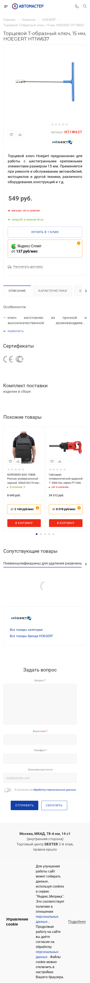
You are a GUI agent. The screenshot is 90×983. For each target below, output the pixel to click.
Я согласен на (45, 789)
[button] (37, 534)
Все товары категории (26, 630)
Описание (17, 290)
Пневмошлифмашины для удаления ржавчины (43, 563)
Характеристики (52, 290)
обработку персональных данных (54, 789)
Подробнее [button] (77, 921)
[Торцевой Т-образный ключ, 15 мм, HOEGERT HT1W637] (45, 81)
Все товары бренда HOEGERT (31, 636)
